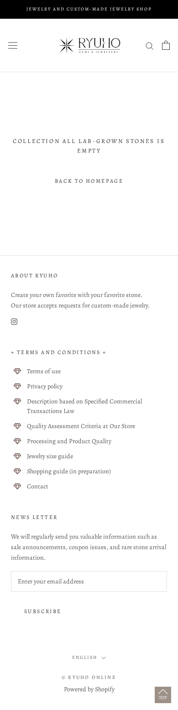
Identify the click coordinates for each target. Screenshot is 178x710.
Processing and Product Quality (69, 441)
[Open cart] (166, 45)
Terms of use (44, 371)
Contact (37, 486)
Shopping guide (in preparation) (69, 471)
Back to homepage (89, 181)
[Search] (150, 45)
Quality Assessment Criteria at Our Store (81, 426)
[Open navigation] (12, 45)
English (85, 657)
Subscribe (43, 611)
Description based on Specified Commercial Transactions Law (84, 406)
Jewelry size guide (50, 456)
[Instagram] (14, 321)
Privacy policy (45, 386)
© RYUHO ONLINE (89, 677)
